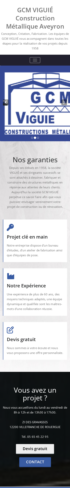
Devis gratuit (35, 448)
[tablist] (35, 138)
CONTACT (35, 461)
